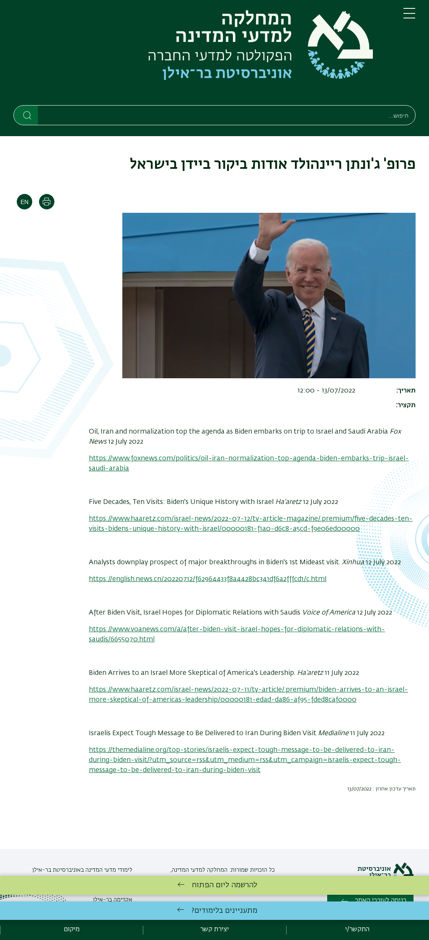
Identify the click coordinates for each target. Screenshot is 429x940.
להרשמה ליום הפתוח (224, 885)
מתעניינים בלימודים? (224, 910)
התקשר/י (357, 929)
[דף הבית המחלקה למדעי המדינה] (201, 54)
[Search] (26, 115)
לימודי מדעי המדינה (108, 870)
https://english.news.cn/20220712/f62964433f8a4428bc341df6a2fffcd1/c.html (207, 579)
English (24, 201)
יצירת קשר (214, 929)
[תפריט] (409, 16)
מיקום (72, 929)
